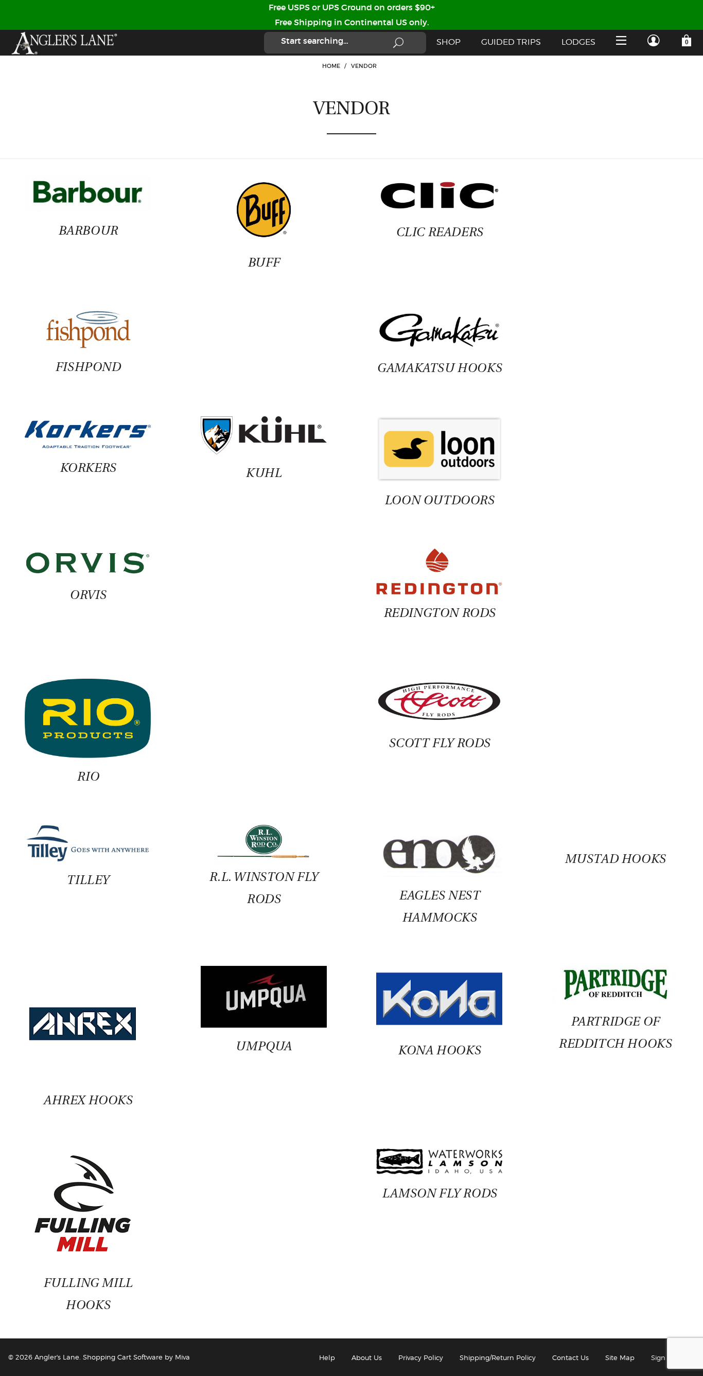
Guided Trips (511, 42)
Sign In (662, 1357)
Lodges (578, 42)
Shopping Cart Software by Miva (136, 1357)
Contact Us (570, 1357)
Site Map (620, 1357)
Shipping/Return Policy (498, 1357)
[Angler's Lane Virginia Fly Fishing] (63, 43)
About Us (366, 1357)
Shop (448, 42)
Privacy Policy (420, 1357)
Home (331, 65)
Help (327, 1357)
